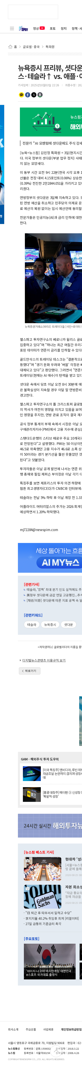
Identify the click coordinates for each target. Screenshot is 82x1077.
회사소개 (13, 1029)
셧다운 (68, 624)
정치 (64, 28)
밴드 (40, 94)
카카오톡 (21, 94)
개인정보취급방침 (71, 1029)
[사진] (42, 868)
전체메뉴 (12, 28)
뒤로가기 (30, 670)
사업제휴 (48, 1029)
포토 (53, 28)
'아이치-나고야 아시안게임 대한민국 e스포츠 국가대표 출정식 (48, 972)
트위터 (33, 94)
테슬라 (31, 624)
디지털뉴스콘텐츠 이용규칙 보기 (44, 660)
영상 (36, 28)
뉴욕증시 (50, 624)
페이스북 (27, 94)
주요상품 (31, 1029)
